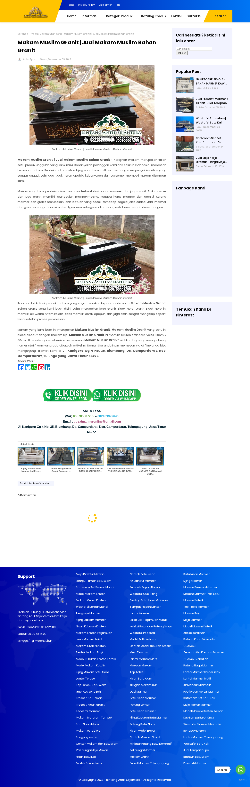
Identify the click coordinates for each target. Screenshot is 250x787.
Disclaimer (105, 4)
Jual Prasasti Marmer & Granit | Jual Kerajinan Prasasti (212, 101)
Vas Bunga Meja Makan (91, 750)
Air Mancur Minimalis (197, 685)
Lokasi (176, 16)
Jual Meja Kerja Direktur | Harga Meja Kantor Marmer (210, 160)
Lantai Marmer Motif (143, 659)
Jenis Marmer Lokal (88, 639)
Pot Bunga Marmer (142, 750)
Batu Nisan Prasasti (142, 711)
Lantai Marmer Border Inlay (201, 672)
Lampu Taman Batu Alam (93, 581)
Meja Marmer (192, 620)
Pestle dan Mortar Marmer (201, 692)
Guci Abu (189, 646)
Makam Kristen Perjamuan (93, 633)
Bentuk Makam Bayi (89, 652)
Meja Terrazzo (139, 652)
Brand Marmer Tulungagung (149, 763)
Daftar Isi (194, 16)
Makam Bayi (191, 613)
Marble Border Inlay (88, 763)
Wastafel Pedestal (142, 633)
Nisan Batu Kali (85, 757)
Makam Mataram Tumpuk (93, 717)
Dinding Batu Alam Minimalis (149, 600)
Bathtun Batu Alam (196, 757)
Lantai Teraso (85, 678)
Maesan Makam (140, 665)
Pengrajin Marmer (87, 613)
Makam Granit (139, 757)
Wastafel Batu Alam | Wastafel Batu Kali (211, 120)
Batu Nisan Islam (87, 724)
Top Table (136, 672)
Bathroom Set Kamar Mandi (94, 587)
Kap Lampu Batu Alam (90, 685)
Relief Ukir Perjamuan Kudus (148, 620)
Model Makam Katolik (90, 665)
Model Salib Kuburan (143, 639)
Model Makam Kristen (90, 594)
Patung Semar (139, 705)
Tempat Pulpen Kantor (145, 607)
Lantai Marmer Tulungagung (203, 737)
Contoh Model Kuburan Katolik (150, 646)
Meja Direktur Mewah (89, 574)
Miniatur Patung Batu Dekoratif (150, 744)
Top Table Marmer (196, 607)
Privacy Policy (86, 4)
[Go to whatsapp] (241, 770)
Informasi (89, 16)
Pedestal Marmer (87, 711)
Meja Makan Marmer (197, 705)
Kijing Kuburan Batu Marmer (148, 717)
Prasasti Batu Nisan (89, 698)
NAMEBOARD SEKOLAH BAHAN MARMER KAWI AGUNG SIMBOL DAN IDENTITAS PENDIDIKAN (211, 81)
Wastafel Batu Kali (196, 744)
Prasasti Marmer (194, 763)
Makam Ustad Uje (87, 731)
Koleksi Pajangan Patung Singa (150, 626)
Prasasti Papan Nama (144, 587)
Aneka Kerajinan (194, 633)
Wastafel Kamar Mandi (91, 607)
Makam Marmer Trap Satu (201, 594)
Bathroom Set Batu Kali (199, 698)
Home (70, 4)
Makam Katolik (193, 600)
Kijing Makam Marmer (90, 620)
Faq (118, 4)
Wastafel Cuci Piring (143, 594)
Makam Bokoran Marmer (200, 587)
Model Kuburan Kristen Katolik (95, 659)
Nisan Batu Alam (140, 678)
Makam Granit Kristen (90, 600)
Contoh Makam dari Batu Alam (96, 744)
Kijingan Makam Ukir (143, 685)
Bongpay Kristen (86, 737)
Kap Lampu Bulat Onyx (198, 717)
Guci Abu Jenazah (88, 692)
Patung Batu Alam (142, 724)
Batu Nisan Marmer (142, 698)
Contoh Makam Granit (144, 737)
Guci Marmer (138, 692)
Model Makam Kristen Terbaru (203, 711)
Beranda (23, 34)
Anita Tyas (29, 59)
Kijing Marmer (192, 581)
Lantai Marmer (139, 613)
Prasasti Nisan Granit (90, 705)
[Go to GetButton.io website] (240, 780)
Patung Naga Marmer (198, 665)
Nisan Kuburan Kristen (90, 626)
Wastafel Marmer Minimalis (202, 724)
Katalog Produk (153, 16)
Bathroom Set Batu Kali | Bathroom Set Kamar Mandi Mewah (210, 140)
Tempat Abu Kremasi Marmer (203, 652)
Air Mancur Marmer (142, 581)
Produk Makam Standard (46, 34)
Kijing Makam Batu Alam (92, 672)
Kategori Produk (119, 16)
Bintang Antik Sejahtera (123, 780)
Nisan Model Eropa (142, 731)
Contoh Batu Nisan (142, 574)
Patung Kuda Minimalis (199, 639)
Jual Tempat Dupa (196, 750)
